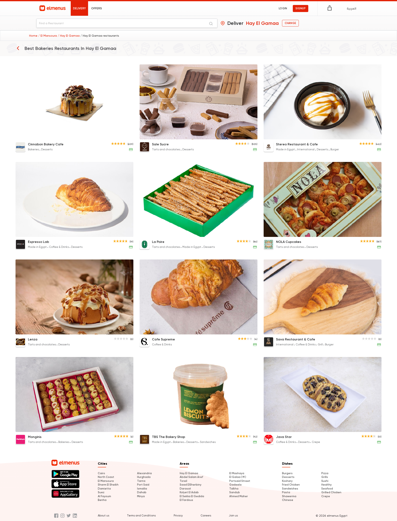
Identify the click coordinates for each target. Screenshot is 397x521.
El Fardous (186, 500)
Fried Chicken (291, 484)
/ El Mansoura (48, 35)
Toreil (183, 480)
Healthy (326, 484)
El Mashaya (236, 473)
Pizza (324, 473)
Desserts (288, 477)
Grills (324, 477)
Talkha (233, 488)
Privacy (178, 515)
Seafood (327, 488)
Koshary (287, 480)
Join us (233, 515)
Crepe (325, 496)
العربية (351, 8)
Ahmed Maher (238, 496)
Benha (102, 500)
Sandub (234, 492)
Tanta (141, 480)
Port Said (143, 484)
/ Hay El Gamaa (69, 35)
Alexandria (144, 473)
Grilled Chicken (331, 492)
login (283, 8)
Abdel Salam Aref (191, 477)
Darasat (185, 488)
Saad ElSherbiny (190, 484)
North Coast (106, 477)
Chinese (287, 500)
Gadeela (235, 484)
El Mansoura (106, 480)
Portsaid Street (239, 480)
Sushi (324, 480)
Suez (101, 492)
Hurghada (144, 477)
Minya (141, 496)
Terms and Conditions (141, 515)
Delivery (79, 8)
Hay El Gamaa (189, 473)
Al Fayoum (104, 496)
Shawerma (289, 496)
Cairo (101, 473)
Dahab (141, 492)
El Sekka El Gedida (192, 496)
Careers (206, 515)
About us (103, 515)
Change (290, 23)
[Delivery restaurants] (18, 48)
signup (300, 8)
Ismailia (142, 488)
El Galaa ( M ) (237, 477)
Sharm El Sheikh (108, 484)
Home (33, 35)
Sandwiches (290, 488)
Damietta (104, 488)
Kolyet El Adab (189, 492)
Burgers (287, 473)
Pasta (286, 492)
